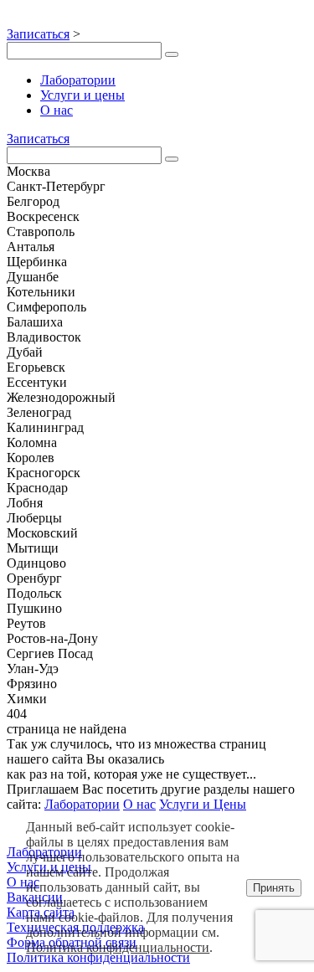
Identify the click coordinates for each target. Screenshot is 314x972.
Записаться (38, 34)
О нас (56, 110)
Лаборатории (78, 80)
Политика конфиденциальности (117, 947)
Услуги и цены (82, 95)
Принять (274, 888)
